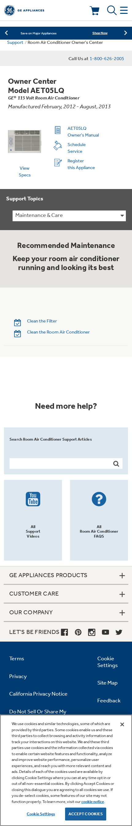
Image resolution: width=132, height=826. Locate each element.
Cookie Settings (41, 814)
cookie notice (92, 801)
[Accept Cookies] (122, 724)
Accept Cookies (85, 814)
